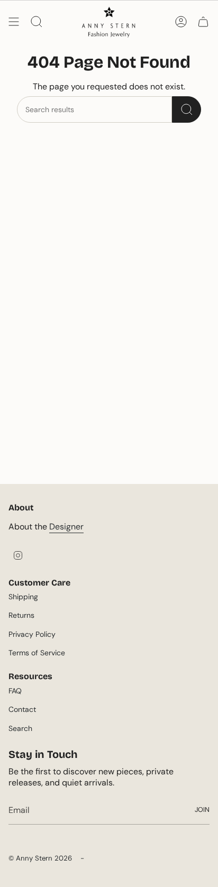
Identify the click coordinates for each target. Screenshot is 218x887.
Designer (66, 526)
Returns (21, 615)
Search (20, 728)
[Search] (186, 109)
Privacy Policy (32, 634)
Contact (22, 709)
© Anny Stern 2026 (40, 858)
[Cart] (203, 21)
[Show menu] (13, 21)
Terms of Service (36, 652)
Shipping (23, 596)
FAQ (15, 691)
